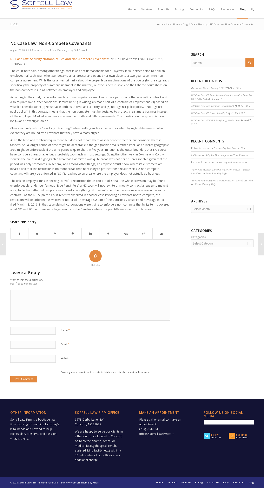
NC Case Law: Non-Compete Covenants (50, 43)
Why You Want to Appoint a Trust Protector (227, 155)
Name (65, 330)
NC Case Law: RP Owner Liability (208, 113)
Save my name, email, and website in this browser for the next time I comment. (106, 372)
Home (176, 24)
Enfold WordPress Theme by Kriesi (80, 482)
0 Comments (37, 50)
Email (65, 344)
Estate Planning (199, 24)
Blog (14, 24)
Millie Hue (196, 155)
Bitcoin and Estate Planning (204, 87)
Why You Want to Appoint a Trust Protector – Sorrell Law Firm (222, 180)
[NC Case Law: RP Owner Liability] (3, 244)
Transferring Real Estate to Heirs (229, 148)
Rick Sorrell (80, 50)
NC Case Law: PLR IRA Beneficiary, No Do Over (215, 120)
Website (65, 358)
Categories (198, 237)
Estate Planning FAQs (216, 173)
